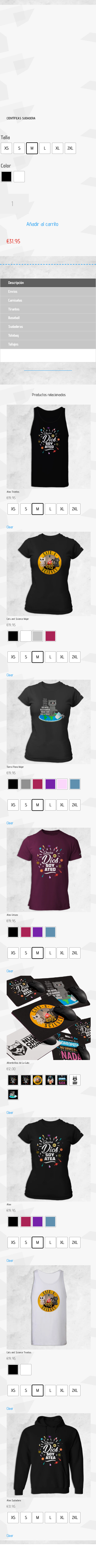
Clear (10, 527)
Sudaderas (15, 326)
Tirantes (13, 309)
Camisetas (15, 300)
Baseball (14, 318)
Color (6, 165)
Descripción (16, 282)
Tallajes (13, 344)
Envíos (12, 291)
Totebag (13, 335)
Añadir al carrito (42, 224)
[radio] (6, 148)
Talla (5, 137)
